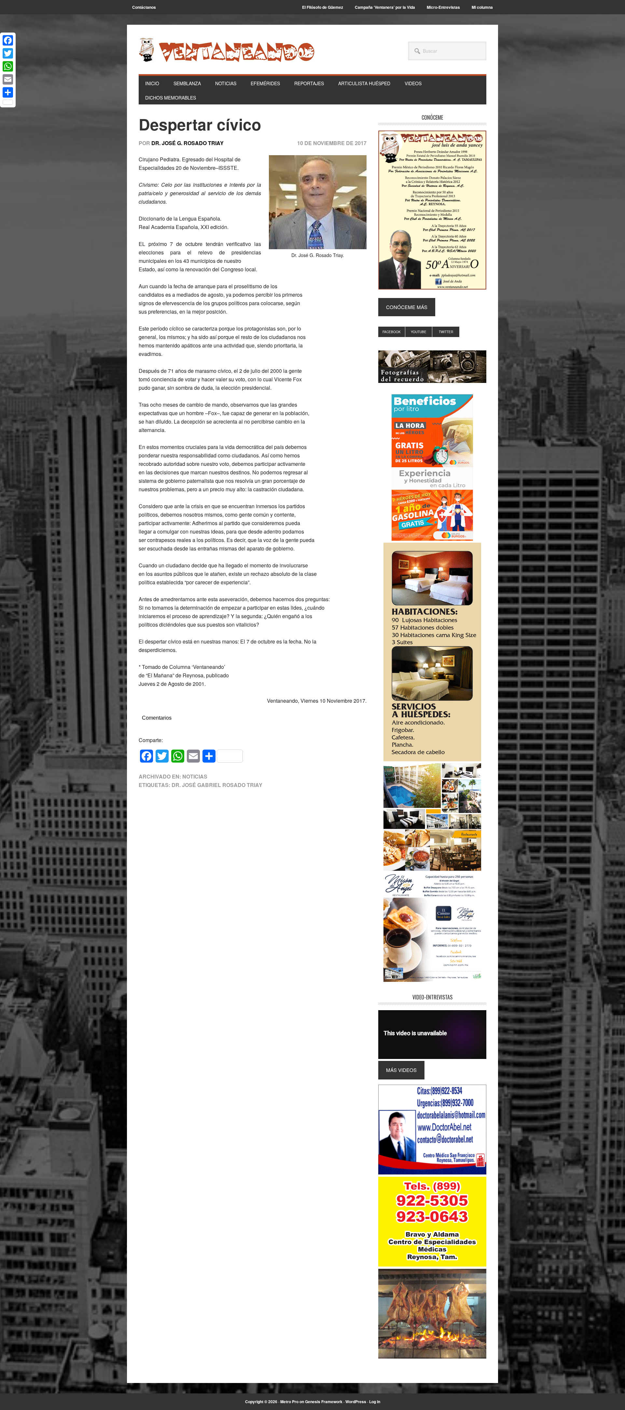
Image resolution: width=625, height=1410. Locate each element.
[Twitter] (7, 53)
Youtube (418, 332)
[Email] (7, 79)
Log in (374, 1401)
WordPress (355, 1401)
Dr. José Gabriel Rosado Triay (217, 785)
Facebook (391, 332)
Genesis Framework (323, 1401)
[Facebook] (7, 40)
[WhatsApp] (7, 66)
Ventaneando (226, 49)
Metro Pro (289, 1401)
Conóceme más (406, 307)
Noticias (194, 776)
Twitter (446, 332)
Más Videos (401, 1069)
